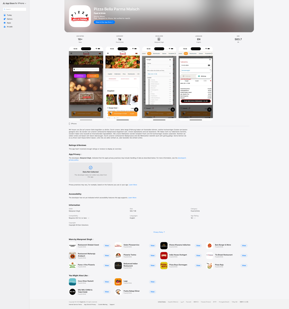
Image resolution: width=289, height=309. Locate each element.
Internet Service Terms (75, 304)
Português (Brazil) (224, 302)
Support (112, 304)
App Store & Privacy (90, 304)
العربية (182, 302)
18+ (192, 218)
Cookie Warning (102, 304)
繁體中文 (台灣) (244, 302)
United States (162, 302)
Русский (188, 302)
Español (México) (173, 302)
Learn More (133, 185)
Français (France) (206, 302)
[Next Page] (251, 255)
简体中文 (196, 302)
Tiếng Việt (234, 302)
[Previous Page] (66, 255)
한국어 (215, 302)
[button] (14, 15)
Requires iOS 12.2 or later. (78, 218)
